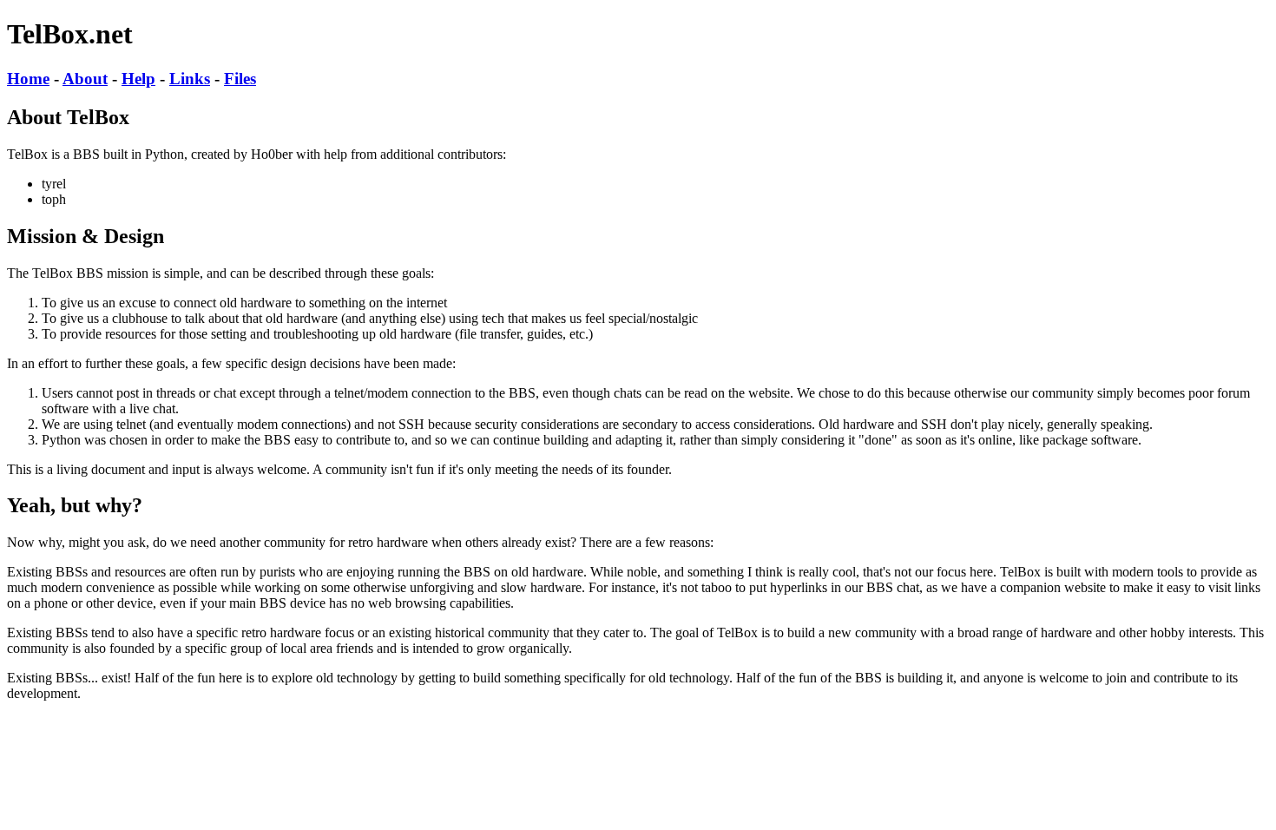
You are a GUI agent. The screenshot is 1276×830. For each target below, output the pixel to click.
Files (240, 78)
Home (28, 78)
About (85, 78)
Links (189, 78)
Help (138, 78)
